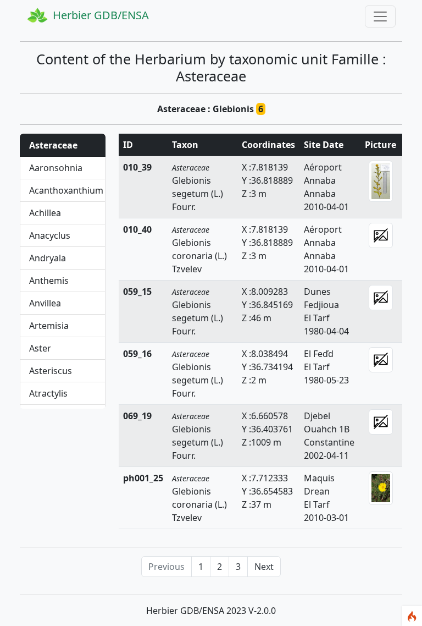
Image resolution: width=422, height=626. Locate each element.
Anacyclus (49, 235)
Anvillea (45, 303)
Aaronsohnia (55, 168)
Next (264, 567)
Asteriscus (50, 371)
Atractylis (48, 393)
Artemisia (49, 326)
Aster (40, 348)
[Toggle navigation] (380, 17)
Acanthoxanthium (66, 190)
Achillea (45, 213)
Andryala (47, 258)
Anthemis (49, 280)
